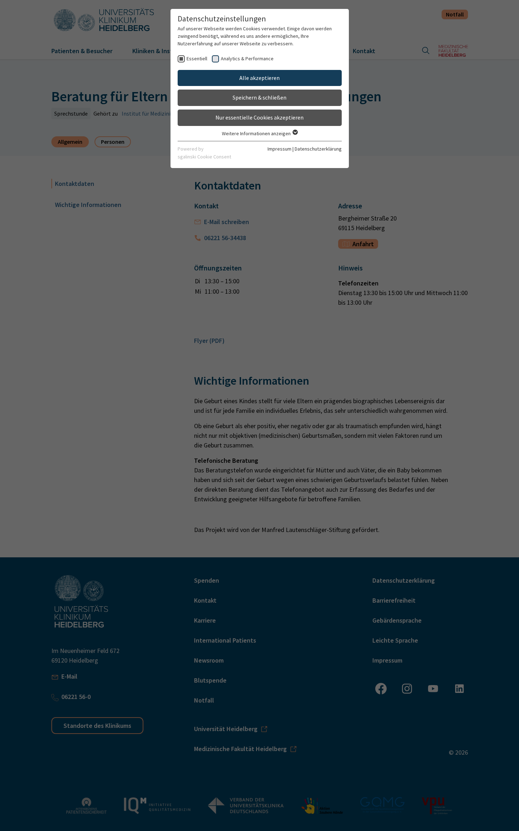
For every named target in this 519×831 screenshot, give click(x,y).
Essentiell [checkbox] (197, 58)
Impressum (279, 149)
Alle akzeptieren (259, 77)
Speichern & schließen (259, 97)
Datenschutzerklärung (318, 149)
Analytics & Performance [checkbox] (247, 58)
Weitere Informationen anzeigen (257, 133)
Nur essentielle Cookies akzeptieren (259, 117)
